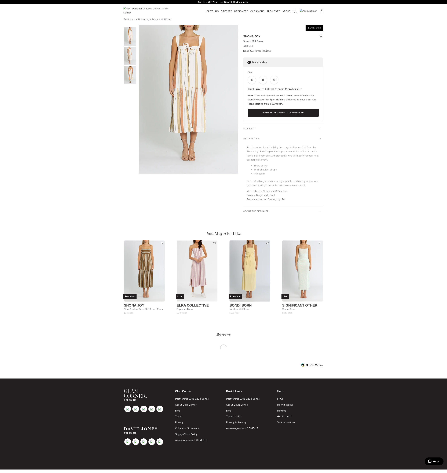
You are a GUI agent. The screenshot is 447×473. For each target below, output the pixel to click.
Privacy (179, 422)
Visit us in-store (286, 422)
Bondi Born (240, 305)
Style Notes (251, 138)
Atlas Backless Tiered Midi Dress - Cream (143, 309)
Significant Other (299, 305)
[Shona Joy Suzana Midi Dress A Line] (129, 75)
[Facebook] (127, 409)
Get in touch (284, 416)
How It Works (285, 404)
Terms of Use (233, 416)
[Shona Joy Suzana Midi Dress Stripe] (129, 56)
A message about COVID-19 (191, 440)
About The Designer (256, 211)
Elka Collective (193, 305)
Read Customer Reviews (257, 50)
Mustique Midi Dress (239, 309)
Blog (177, 410)
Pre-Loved (273, 11)
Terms (178, 416)
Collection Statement (187, 428)
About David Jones (237, 404)
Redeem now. (241, 1)
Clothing (213, 11)
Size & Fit (249, 128)
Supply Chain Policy (186, 434)
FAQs (280, 398)
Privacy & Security (236, 422)
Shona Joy (134, 305)
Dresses (226, 11)
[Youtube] (151, 409)
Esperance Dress (185, 309)
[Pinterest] (159, 409)
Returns (281, 410)
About (287, 11)
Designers (241, 11)
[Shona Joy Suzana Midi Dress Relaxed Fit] (129, 36)
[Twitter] (135, 409)
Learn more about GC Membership (283, 112)
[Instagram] (143, 409)
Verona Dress (288, 309)
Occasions (257, 11)
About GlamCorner (185, 404)
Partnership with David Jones (192, 398)
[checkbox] (249, 62)
